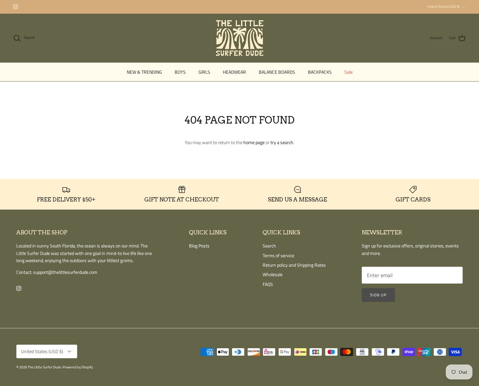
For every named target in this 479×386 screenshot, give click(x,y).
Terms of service (278, 255)
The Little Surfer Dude (44, 367)
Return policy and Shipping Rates (294, 264)
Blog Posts (199, 245)
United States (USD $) (443, 6)
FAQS (268, 284)
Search (269, 245)
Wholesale (273, 274)
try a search (281, 142)
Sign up (378, 295)
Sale (348, 71)
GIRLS (204, 71)
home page (254, 142)
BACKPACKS (320, 71)
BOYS (180, 71)
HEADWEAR (234, 71)
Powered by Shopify (78, 367)
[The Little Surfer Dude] (239, 38)
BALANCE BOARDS (277, 71)
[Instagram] (15, 6)
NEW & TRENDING (144, 71)
